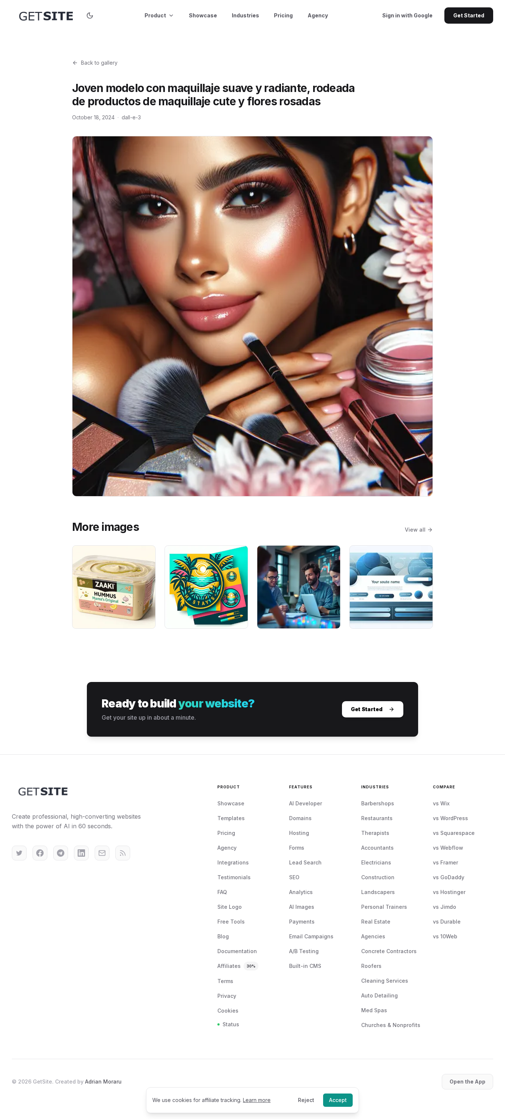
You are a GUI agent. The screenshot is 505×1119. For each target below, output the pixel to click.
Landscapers (378, 892)
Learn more (257, 1100)
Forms (296, 848)
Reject (306, 1100)
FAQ (222, 892)
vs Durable (447, 921)
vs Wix (441, 803)
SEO (294, 877)
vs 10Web (445, 936)
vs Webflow (448, 848)
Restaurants (377, 818)
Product (155, 15)
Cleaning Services (384, 981)
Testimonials (234, 877)
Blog (223, 936)
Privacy (226, 996)
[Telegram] (60, 853)
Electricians (376, 862)
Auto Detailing (379, 995)
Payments (302, 921)
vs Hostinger (449, 892)
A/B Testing (304, 951)
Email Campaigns (311, 936)
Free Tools (231, 921)
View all (415, 529)
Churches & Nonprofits (390, 1025)
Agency (318, 15)
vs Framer (445, 862)
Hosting (299, 833)
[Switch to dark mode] (89, 15)
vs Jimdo (444, 907)
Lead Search (305, 862)
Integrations (233, 862)
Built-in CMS (305, 966)
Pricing (283, 15)
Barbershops (377, 803)
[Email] (102, 853)
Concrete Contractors (389, 951)
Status (231, 1024)
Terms (225, 981)
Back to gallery (99, 62)
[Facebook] (40, 853)
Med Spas (374, 1010)
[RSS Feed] (122, 853)
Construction (377, 877)
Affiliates (236, 966)
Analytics (301, 892)
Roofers (371, 966)
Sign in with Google (407, 15)
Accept (338, 1100)
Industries (245, 15)
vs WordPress (450, 818)
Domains (300, 818)
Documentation (237, 951)
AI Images (301, 907)
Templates (231, 818)
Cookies (227, 1010)
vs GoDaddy (448, 877)
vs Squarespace (454, 833)
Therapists (375, 833)
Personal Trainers (384, 907)
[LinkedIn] (81, 853)
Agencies (373, 936)
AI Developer (305, 803)
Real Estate (375, 921)
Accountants (377, 848)
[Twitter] (19, 853)
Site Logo (229, 907)
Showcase (203, 15)
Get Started (468, 15)
